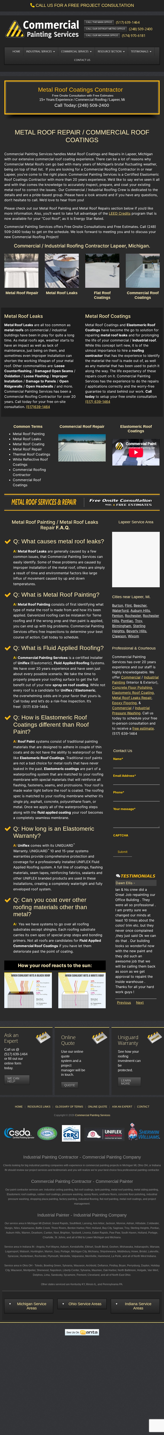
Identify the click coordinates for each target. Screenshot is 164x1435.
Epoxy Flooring (124, 703)
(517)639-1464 (38, 407)
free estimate (143, 728)
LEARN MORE (126, 1082)
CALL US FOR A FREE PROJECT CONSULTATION (85, 5)
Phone (118, 792)
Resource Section (110, 51)
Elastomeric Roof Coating (133, 692)
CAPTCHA (120, 835)
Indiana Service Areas (138, 1306)
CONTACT (143, 1106)
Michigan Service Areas (31, 1306)
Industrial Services (39, 51)
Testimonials (139, 51)
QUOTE (69, 1085)
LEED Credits (119, 213)
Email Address (124, 775)
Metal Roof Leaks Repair (131, 698)
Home (16, 51)
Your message (124, 808)
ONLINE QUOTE (97, 1106)
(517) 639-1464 (97, 401)
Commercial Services (74, 51)
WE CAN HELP (13, 1080)
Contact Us (82, 60)
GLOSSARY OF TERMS (69, 1106)
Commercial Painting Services (92, 1115)
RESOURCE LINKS (39, 1106)
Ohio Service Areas (85, 1304)
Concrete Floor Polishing (132, 687)
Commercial (131, 677)
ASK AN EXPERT (122, 1106)
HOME (19, 1106)
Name (118, 758)
